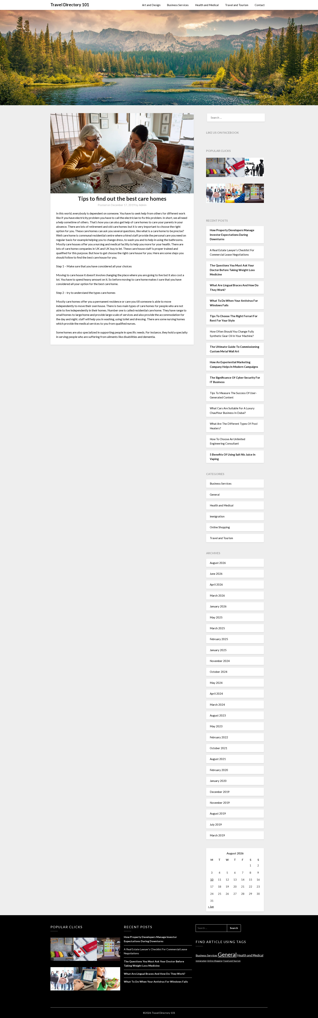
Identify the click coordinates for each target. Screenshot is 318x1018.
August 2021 (218, 759)
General (215, 494)
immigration (217, 516)
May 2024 (216, 682)
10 (211, 879)
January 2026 (218, 606)
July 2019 (216, 824)
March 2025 (217, 628)
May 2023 (216, 726)
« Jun (211, 906)
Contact (260, 5)
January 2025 (218, 650)
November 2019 (220, 802)
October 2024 (218, 671)
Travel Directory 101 (69, 4)
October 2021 (218, 748)
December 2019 (219, 791)
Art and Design (151, 5)
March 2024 (217, 704)
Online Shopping (220, 527)
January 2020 (218, 780)
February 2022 (219, 737)
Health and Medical (207, 5)
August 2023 (218, 715)
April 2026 (216, 584)
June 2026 (216, 573)
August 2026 (218, 562)
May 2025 (216, 617)
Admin (142, 205)
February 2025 (219, 639)
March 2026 (217, 595)
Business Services (178, 5)
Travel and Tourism (236, 5)
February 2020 (219, 770)
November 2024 (220, 661)
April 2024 (216, 693)
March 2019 (217, 835)
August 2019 (218, 813)
